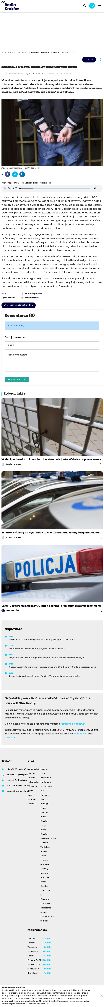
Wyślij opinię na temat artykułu (18, 305)
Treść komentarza (17, 355)
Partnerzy (45, 795)
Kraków (20, 53)
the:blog (44, 886)
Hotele (43, 852)
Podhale (31, 800)
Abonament (46, 787)
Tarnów (31, 778)
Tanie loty (45, 847)
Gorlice (31, 804)
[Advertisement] (52, 32)
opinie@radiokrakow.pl (72, 724)
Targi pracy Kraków (44, 830)
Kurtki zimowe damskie (44, 860)
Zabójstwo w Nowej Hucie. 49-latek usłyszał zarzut (51, 53)
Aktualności (7, 53)
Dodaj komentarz (17, 379)
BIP (42, 791)
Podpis (10, 345)
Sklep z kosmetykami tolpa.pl (47, 916)
